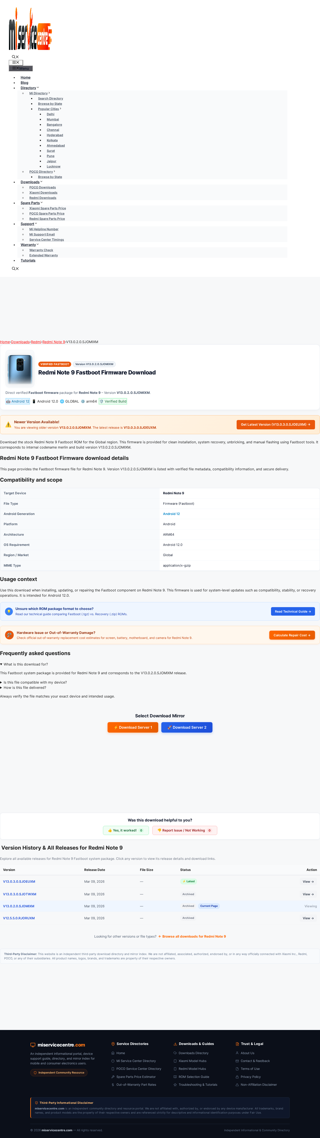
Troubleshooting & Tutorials (198, 1084)
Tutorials (28, 260)
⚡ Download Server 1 (133, 727)
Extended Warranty (43, 255)
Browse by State (50, 177)
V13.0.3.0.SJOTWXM (19, 894)
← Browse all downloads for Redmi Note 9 (192, 936)
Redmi (36, 342)
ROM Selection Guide (194, 1077)
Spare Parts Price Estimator (136, 1077)
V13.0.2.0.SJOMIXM (18, 906)
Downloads (30, 182)
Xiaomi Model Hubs (192, 1061)
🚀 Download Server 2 (186, 727)
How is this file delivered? (25, 687)
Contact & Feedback (255, 1061)
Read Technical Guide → (293, 611)
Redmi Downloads (42, 198)
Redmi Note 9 (53, 342)
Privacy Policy (251, 1077)
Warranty (28, 244)
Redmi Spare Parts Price (47, 218)
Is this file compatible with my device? (35, 682)
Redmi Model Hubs (192, 1068)
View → (308, 881)
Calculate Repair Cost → (292, 635)
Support (27, 224)
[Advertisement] (160, 307)
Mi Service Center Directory (136, 1061)
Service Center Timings (46, 239)
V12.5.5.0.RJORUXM (19, 918)
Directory (28, 88)
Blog (24, 82)
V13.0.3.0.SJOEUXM (19, 882)
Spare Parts (30, 203)
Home (25, 77)
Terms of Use (250, 1068)
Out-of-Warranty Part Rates (136, 1084)
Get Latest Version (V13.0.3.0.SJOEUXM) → (276, 424)
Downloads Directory (194, 1053)
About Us (247, 1053)
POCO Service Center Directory (138, 1068)
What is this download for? (26, 664)
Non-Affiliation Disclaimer (259, 1084)
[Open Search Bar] (15, 57)
